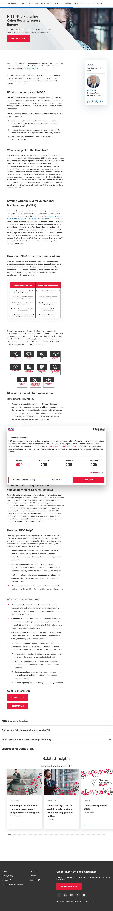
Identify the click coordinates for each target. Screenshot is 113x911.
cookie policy (54, 446)
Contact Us (17, 697)
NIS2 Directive (32, 68)
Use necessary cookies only (24, 480)
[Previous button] (4, 806)
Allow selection (57, 480)
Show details (95, 473)
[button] (18, 38)
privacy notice (69, 446)
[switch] (44, 464)
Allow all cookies (88, 480)
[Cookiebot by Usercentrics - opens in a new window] (95, 429)
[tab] (9, 834)
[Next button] (109, 806)
